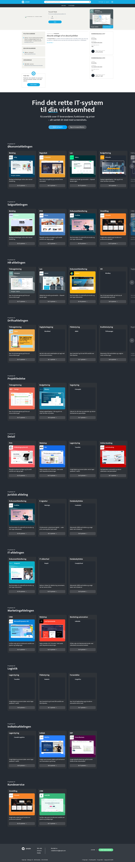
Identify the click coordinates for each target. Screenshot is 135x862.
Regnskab (43, 153)
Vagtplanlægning (46, 327)
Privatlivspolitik (92, 860)
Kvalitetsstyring (106, 327)
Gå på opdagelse (58, 127)
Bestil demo (33, 85)
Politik (39, 853)
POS (41, 211)
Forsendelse (74, 675)
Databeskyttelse (76, 501)
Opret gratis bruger (105, 850)
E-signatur (43, 501)
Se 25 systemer (112, 244)
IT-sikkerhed (44, 559)
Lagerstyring (75, 443)
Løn (71, 153)
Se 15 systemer (52, 244)
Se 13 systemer (82, 186)
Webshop (43, 443)
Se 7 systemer (51, 359)
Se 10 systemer (52, 591)
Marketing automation (79, 617)
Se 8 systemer (112, 359)
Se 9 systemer (112, 301)
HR (101, 269)
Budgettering (105, 153)
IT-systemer (71, 6)
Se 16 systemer (82, 244)
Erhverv (39, 851)
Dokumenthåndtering (78, 211)
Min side (63, 6)
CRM (11, 617)
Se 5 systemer (51, 534)
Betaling (12, 153)
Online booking (106, 443)
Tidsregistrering (15, 269)
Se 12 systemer (21, 186)
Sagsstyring (74, 385)
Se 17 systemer (21, 301)
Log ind (107, 2)
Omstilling (104, 211)
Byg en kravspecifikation (77, 127)
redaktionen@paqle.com (58, 851)
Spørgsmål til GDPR (108, 860)
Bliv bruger (101, 2)
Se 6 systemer (112, 186)
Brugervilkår (100, 860)
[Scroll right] (132, 170)
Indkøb (42, 733)
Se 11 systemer (21, 650)
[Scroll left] (3, 170)
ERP (71, 733)
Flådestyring (75, 327)
